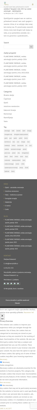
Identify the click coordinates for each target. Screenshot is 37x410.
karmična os (8, 142)
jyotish (20, 138)
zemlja (21, 167)
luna (18, 142)
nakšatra (7, 149)
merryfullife (20, 145)
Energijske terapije (11, 198)
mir (26, 145)
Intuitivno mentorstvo (11, 106)
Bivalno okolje (9, 95)
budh (13, 130)
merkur (13, 145)
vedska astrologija (9, 164)
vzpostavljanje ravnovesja (11, 167)
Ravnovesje (8, 114)
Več (32, 312)
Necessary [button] (3, 359)
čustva (12, 171)
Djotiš (21, 13)
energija (29, 130)
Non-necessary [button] (5, 382)
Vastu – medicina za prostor (13, 195)
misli (30, 145)
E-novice (8, 206)
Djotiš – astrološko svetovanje (14, 187)
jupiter (15, 138)
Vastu (6, 121)
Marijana (8, 13)
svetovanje (7, 160)
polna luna (7, 153)
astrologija (7, 130)
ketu (14, 142)
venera (17, 164)
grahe (6, 138)
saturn (6, 156)
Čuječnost (7, 99)
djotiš (23, 130)
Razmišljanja (8, 117)
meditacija (7, 145)
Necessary (6, 362)
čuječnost (7, 171)
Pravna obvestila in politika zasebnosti (17, 300)
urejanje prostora (16, 160)
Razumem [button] (27, 312)
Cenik (7, 209)
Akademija (8, 202)
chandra (18, 130)
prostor (13, 153)
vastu (23, 160)
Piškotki (17, 303)
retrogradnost (25, 153)
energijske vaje (8, 134)
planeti (24, 149)
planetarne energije (16, 149)
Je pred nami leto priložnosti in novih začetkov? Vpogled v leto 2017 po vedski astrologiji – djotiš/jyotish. (17, 9)
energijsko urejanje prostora (21, 134)
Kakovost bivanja (10, 110)
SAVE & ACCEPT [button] (6, 408)
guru (10, 138)
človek (26, 167)
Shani (11, 156)
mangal (23, 142)
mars (28, 142)
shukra (16, 156)
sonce (21, 156)
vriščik (22, 164)
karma (26, 138)
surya (26, 156)
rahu (19, 153)
